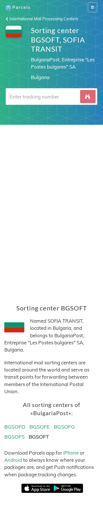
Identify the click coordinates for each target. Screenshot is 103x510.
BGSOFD (14, 426)
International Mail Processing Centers (43, 18)
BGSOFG (64, 426)
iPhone (71, 453)
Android (13, 460)
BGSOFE (39, 426)
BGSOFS (14, 436)
